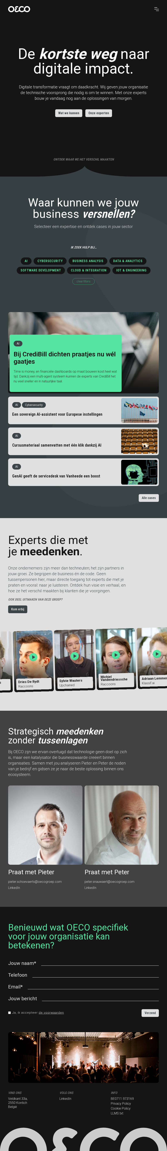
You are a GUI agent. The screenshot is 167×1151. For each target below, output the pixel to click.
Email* (15, 986)
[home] (78, 9)
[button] (156, 9)
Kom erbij (17, 609)
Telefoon (17, 975)
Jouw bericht (22, 998)
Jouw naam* (22, 963)
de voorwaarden (51, 1012)
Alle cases (149, 498)
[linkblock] (83, 352)
